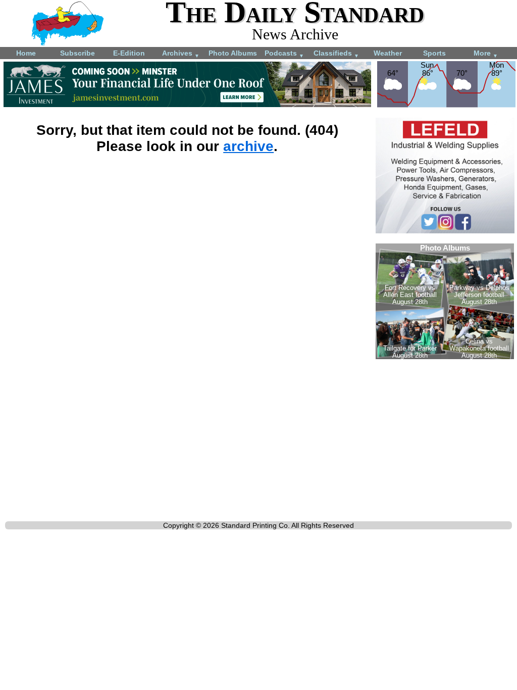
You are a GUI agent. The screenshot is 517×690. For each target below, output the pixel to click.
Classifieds (336, 54)
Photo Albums (233, 53)
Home (26, 53)
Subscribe (77, 53)
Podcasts (284, 54)
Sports (434, 53)
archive (248, 146)
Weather (388, 53)
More (486, 54)
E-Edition (129, 53)
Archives (180, 54)
